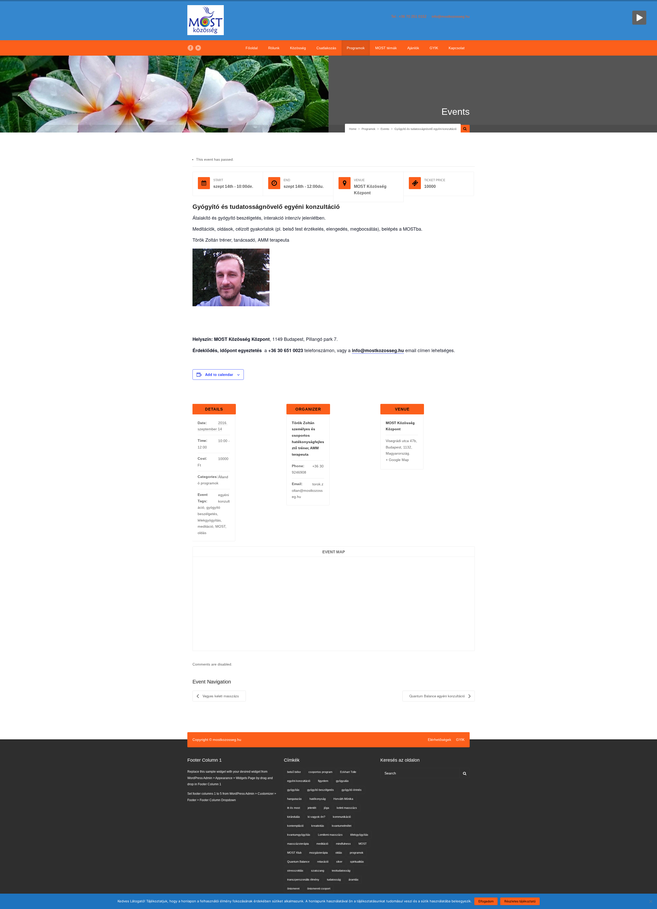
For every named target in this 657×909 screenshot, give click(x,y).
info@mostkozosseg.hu (451, 16)
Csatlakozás (326, 48)
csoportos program (320, 771)
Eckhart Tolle (348, 771)
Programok (356, 48)
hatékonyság (318, 798)
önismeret (293, 888)
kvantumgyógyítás (298, 834)
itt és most (293, 807)
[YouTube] (198, 48)
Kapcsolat (457, 48)
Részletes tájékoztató (520, 901)
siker (339, 861)
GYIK (434, 48)
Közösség (298, 48)
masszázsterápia (298, 843)
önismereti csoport (318, 888)
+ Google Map (397, 460)
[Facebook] (190, 48)
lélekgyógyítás (209, 520)
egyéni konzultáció (298, 780)
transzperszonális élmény (303, 879)
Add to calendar (219, 374)
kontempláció (295, 825)
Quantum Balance (298, 861)
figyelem (323, 780)
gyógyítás (293, 789)
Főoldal (252, 48)
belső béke (294, 771)
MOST (220, 526)
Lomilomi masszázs (330, 834)
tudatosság (334, 879)
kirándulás (293, 816)
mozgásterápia (318, 852)
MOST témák (386, 48)
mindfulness (343, 843)
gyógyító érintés (352, 789)
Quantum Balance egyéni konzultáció (437, 695)
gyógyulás (342, 780)
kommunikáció (342, 816)
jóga (326, 807)
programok (356, 852)
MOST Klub (294, 852)
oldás (202, 533)
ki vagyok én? (316, 816)
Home (352, 128)
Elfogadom (486, 901)
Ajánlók (413, 48)
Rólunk (273, 48)
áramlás (354, 879)
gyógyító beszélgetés (320, 789)
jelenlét (312, 807)
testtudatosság (341, 870)
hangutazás (294, 798)
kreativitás (317, 825)
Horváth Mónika (343, 798)
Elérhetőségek (439, 740)
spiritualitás (357, 861)
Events (385, 128)
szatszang (317, 870)
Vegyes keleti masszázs (220, 695)
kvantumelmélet (341, 825)
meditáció (205, 526)
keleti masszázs (347, 807)
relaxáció (322, 861)
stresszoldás (295, 870)
